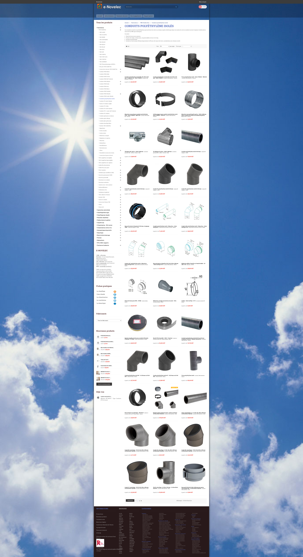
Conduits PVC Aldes (104, 106)
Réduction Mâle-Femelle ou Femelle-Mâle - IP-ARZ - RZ (193, 264)
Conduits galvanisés (195, 543)
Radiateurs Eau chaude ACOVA (164, 523)
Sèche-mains (161, 516)
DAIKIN (120, 532)
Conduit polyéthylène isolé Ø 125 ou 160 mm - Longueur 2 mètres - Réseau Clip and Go (193, 339)
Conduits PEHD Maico (104, 88)
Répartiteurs (102, 128)
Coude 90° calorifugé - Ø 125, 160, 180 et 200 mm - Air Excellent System (137, 451)
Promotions (99, 514)
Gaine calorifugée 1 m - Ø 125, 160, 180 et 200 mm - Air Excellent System (193, 413)
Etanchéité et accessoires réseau (107, 152)
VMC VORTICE (103, 59)
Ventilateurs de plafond (104, 192)
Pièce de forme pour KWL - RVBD (136, 301)
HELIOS (130, 513)
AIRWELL (121, 515)
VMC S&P (102, 52)
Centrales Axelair (145, 542)
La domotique (101, 303)
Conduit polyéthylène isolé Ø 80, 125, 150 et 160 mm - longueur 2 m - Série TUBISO (137, 78)
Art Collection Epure (195, 523)
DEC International (122, 537)
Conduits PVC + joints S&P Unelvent (108, 111)
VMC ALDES (102, 32)
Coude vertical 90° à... (106, 396)
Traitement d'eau (195, 531)
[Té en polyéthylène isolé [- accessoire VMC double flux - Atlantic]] (194, 360)
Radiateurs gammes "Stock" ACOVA (164, 524)
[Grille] (126, 46)
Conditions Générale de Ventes (104, 525)
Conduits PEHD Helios (105, 71)
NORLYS (131, 527)
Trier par (178, 46)
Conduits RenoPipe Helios (105, 123)
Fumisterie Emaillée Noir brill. (181, 515)
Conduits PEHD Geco (104, 86)
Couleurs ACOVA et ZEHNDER (163, 530)
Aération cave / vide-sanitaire (105, 184)
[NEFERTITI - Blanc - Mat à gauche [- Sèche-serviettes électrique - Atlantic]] (98, 373)
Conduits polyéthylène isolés (107, 98)
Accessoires (178, 530)
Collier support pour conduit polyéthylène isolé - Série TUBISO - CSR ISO (165, 115)
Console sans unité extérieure (181, 527)
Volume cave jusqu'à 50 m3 (180, 538)
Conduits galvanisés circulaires (107, 116)
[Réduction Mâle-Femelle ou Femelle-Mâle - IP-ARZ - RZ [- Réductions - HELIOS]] (194, 248)
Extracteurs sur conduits (104, 180)
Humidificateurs (103, 145)
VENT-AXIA (131, 543)
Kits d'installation (179, 544)
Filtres (101, 150)
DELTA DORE (121, 540)
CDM (120, 530)
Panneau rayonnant (146, 551)
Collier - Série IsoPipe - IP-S (193, 301)
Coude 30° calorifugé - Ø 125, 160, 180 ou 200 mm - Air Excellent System (193, 451)
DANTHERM (121, 534)
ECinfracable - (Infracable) (163, 541)
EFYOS (120, 543)
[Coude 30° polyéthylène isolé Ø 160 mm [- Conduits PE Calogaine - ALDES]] (194, 174)
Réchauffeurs (103, 143)
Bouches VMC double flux (105, 125)
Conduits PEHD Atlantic (105, 81)
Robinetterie (100, 240)
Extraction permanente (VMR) (105, 175)
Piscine (99, 237)
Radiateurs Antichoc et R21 (196, 549)
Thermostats (161, 545)
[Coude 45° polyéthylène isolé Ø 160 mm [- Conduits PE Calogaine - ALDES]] (165, 174)
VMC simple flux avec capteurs (105, 162)
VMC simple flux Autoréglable (105, 157)
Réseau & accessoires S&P (147, 547)
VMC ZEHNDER (103, 61)
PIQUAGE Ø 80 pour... (106, 335)
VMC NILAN (102, 47)
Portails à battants (178, 550)
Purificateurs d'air (103, 189)
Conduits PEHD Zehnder (105, 93)
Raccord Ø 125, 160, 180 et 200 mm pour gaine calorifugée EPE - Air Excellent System (193, 488)
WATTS (131, 548)
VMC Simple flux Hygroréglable (106, 160)
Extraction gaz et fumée (196, 544)
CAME (120, 527)
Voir (157, 46)
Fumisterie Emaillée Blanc (180, 514)
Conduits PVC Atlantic (105, 113)
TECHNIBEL (131, 538)
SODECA (131, 535)
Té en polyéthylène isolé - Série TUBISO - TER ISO (194, 77)
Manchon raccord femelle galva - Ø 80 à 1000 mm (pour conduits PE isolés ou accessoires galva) (193, 115)
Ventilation (100, 27)
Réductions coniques (104, 135)
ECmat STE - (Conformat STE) (163, 538)
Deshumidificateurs (103, 187)
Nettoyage (193, 528)
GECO (120, 549)
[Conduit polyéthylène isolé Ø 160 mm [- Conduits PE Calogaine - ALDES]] (194, 136)
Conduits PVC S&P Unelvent (106, 108)
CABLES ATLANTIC (162, 542)
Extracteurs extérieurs (104, 182)
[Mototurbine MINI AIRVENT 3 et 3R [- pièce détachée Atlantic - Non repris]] (98, 349)
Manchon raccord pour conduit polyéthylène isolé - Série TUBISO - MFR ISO (137, 115)
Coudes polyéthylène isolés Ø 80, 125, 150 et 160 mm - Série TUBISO (165, 77)
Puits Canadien (102, 170)
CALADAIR (121, 526)
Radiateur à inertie (146, 550)
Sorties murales (103, 130)
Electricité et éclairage (103, 235)
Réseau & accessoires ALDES (147, 546)
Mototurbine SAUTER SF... (107, 347)
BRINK (120, 524)
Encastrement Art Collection (196, 524)
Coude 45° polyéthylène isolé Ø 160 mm (165, 189)
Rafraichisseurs (103, 148)
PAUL (130, 529)
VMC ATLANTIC (103, 34)
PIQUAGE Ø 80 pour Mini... (107, 341)
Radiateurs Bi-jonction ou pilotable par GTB (199, 552)
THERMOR (131, 540)
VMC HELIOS (102, 42)
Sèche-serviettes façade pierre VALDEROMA (166, 529)
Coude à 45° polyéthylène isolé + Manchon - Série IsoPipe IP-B (136, 264)
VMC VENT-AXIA (103, 56)
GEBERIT (121, 548)
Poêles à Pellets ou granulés (163, 549)
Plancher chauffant (102, 217)
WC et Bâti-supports (102, 243)
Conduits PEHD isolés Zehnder (106, 96)
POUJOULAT (132, 530)
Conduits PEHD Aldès (104, 74)
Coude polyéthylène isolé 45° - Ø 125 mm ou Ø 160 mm (165, 376)
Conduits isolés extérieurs (163, 551)
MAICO (130, 521)
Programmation (161, 518)
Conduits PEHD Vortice (105, 76)
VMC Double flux (102, 29)
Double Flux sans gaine (104, 167)
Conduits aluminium (195, 545)
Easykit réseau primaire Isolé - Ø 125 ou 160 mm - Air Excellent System (165, 413)
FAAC (120, 545)
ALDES (120, 516)
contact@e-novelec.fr (106, 266)
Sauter (130, 534)
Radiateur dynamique (162, 514)
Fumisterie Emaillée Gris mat (180, 513)
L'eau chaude (101, 294)
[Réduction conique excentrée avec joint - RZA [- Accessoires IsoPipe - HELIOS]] (165, 286)
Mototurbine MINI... (106, 353)
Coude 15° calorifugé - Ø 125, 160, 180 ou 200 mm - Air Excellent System (137, 488)
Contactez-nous (100, 519)
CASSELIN (121, 529)
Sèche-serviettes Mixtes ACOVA (164, 526)
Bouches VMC (102, 197)
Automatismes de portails (104, 230)
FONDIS (120, 546)
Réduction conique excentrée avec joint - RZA (165, 301)
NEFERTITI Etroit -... (106, 371)
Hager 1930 (193, 521)
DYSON (120, 542)
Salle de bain (161, 515)
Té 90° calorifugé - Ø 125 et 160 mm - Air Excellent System (165, 488)
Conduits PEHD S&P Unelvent (106, 79)
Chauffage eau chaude (103, 215)
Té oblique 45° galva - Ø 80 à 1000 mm (164, 152)
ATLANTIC (121, 521)
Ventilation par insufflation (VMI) (106, 172)
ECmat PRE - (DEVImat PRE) (163, 539)
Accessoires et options (162, 531)
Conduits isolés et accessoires (180, 545)
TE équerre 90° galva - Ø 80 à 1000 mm (136, 152)
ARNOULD (121, 519)
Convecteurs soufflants (196, 551)
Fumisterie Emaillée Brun (180, 516)
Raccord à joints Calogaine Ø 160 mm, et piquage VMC (137, 227)
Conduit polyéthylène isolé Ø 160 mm (193, 152)
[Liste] (128, 46)
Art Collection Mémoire (195, 522)
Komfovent (131, 516)
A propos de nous (100, 527)
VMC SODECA (103, 54)
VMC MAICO (102, 44)
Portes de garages (195, 513)
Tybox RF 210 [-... (105, 359)
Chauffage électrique (103, 212)
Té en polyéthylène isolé (193, 376)
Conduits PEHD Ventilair (105, 91)
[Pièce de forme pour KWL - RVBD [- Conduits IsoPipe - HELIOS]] (137, 286)
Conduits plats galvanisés (105, 121)
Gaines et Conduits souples (106, 103)
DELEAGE (121, 538)
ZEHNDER (131, 549)
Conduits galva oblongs (105, 118)
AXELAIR (121, 523)
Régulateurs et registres (105, 138)
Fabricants (101, 313)
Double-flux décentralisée (104, 165)
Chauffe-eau (100, 222)
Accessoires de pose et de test (106, 155)
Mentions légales (101, 522)
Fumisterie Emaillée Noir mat (164, 552)
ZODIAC (131, 551)
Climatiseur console (179, 529)
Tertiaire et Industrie (103, 245)
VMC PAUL (102, 49)
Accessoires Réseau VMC (104, 202)
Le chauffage (101, 291)
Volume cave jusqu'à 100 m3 (180, 540)
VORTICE (131, 546)
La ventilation (101, 300)
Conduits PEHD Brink (104, 84)
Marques (123, 509)
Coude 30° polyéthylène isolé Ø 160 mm (193, 189)
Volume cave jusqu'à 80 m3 (180, 539)
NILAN (130, 526)
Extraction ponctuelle (103, 177)
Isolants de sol (161, 546)
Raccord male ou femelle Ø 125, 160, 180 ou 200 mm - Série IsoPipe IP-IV (165, 264)
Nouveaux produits (105, 331)
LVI (130, 519)
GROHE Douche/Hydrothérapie (197, 536)
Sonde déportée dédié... (106, 365)
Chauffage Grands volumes (196, 546)
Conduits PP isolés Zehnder (106, 101)
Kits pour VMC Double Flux (105, 66)
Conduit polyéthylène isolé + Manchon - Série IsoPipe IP (165, 227)
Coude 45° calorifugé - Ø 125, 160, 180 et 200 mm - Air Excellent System (165, 451)
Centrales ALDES (145, 545)
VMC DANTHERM (104, 39)
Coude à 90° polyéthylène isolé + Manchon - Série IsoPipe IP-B (194, 227)
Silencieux (102, 140)
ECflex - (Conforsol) (162, 544)
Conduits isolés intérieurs (163, 550)
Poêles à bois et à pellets (103, 220)
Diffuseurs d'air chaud (179, 518)
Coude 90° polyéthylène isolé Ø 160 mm (137, 189)
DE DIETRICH (121, 535)
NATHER (131, 523)
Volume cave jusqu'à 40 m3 (180, 537)
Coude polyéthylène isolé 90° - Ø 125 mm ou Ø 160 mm (137, 376)
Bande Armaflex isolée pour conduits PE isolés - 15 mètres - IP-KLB (137, 339)
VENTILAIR (131, 545)
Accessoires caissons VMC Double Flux (108, 69)
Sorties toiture (103, 133)
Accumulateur (161, 513)
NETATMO (131, 524)
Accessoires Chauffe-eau (180, 523)
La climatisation (102, 297)
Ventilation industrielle (196, 540)
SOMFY (130, 537)
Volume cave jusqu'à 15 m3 (180, 534)
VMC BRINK (102, 37)
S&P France (131, 532)
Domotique (100, 233)
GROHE (120, 551)
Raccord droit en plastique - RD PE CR (136, 413)
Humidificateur (178, 543)
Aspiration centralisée (103, 210)
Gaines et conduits (103, 199)
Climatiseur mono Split (179, 528)
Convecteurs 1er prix (195, 550)
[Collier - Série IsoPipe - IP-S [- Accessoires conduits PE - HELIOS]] (194, 286)
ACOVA (120, 513)
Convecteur (144, 552)
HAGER (120, 553)
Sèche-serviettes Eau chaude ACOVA (165, 525)
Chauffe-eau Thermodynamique (181, 520)
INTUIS (130, 515)
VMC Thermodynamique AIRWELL (107, 64)
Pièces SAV (101, 207)
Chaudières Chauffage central (164, 535)
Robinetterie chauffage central (164, 532)
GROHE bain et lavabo (195, 535)
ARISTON (121, 518)
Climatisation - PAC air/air (104, 225)
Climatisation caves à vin (104, 227)
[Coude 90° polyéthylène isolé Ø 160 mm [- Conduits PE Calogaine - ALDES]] (137, 174)
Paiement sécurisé (101, 530)
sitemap (98, 533)
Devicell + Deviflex (162, 540)
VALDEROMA (132, 542)
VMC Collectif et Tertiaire (104, 194)
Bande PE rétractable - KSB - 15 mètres (165, 339)
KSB (130, 518)
